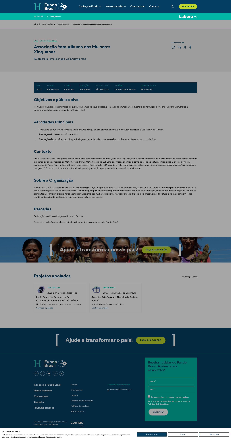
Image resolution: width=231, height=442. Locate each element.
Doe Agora (188, 6)
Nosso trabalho (114, 6)
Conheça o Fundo (88, 6)
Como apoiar (137, 6)
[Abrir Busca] (172, 6)
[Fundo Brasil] (50, 6)
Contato (154, 6)
